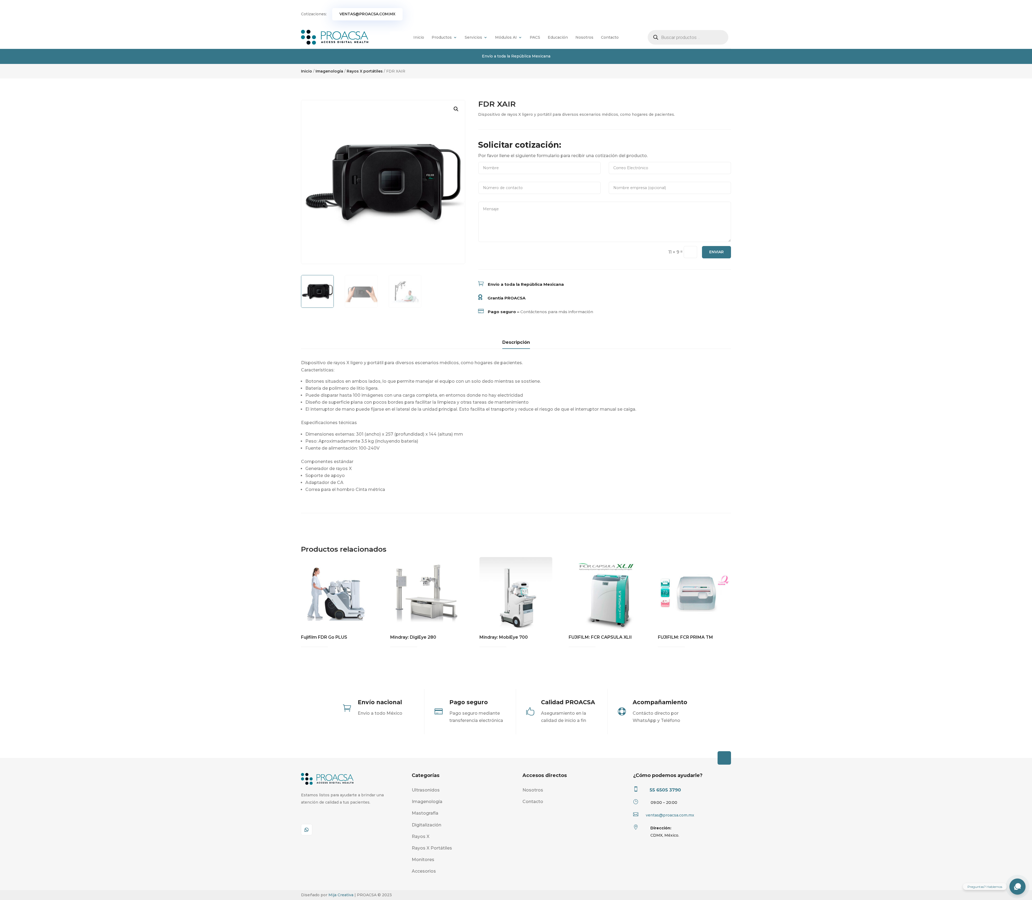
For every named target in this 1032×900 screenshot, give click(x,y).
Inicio (418, 37)
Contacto (610, 37)
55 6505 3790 (665, 790)
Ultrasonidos (426, 790)
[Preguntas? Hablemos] (1017, 887)
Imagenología (329, 71)
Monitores (423, 859)
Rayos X (420, 836)
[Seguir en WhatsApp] (306, 829)
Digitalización (426, 824)
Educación (558, 37)
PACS (535, 37)
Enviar (716, 252)
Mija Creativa (340, 894)
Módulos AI (506, 37)
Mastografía (425, 813)
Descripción (516, 342)
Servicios (473, 37)
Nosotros (584, 37)
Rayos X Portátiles (432, 848)
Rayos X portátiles (365, 71)
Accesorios (424, 871)
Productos (442, 37)
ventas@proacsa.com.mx (367, 14)
